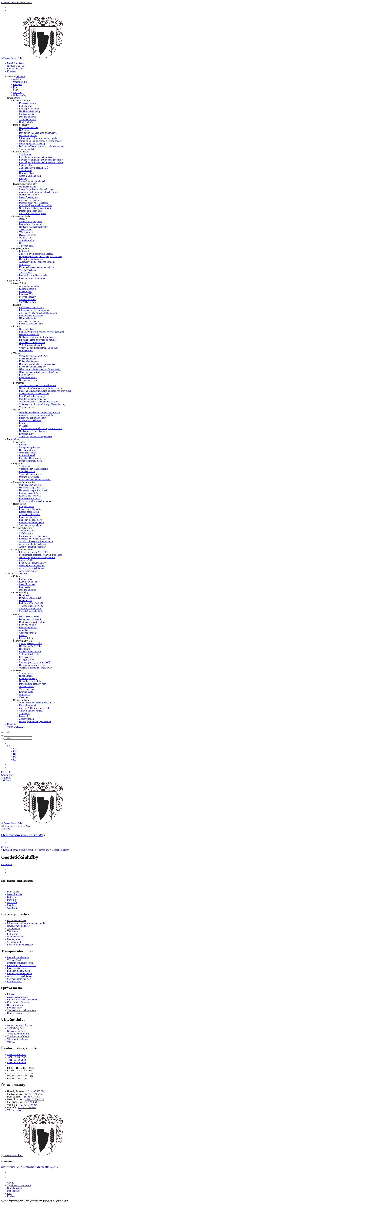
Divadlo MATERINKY (30, 598)
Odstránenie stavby (28, 380)
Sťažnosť (23, 426)
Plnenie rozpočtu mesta (30, 509)
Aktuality (20, 76)
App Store (42, 1167)
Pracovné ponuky (27, 624)
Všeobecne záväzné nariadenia (33, 469)
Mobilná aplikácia (15, 63)
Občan (17, 98)
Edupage (23, 178)
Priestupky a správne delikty (32, 417)
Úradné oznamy (14, 1013)
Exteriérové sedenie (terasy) (32, 396)
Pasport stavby (26, 374)
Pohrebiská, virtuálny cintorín (33, 275)
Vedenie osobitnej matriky (31, 345)
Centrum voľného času (30, 176)
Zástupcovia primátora (29, 447)
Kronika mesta (26, 692)
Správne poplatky (27, 149)
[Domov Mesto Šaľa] (71, 823)
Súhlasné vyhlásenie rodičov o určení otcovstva (41, 331)
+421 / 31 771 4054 (30, 1096)
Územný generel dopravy (31, 259)
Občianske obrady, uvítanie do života (36, 337)
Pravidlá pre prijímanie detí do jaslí (35, 157)
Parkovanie (24, 251)
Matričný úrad (13, 939)
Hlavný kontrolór (27, 450)
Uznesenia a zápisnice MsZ (32, 487)
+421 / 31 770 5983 (16, 1060)
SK (14, 748)
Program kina (25, 579)
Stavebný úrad (14, 942)
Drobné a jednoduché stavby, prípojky (37, 364)
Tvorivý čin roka (27, 689)
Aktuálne (17, 79)
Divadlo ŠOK (25, 600)
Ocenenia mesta (26, 686)
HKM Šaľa (24, 649)
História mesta (26, 675)
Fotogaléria (24, 587)
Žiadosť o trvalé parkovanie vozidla (36, 253)
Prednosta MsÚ (26, 294)
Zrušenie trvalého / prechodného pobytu (38, 313)
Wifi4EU (11, 1041)
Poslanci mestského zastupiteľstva (23, 999)
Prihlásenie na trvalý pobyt (31, 307)
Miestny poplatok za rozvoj (32, 143)
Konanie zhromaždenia (30, 420)
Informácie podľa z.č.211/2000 (33, 552)
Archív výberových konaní (31, 568)
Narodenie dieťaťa (28, 329)
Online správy (19, 95)
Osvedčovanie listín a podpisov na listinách (39, 412)
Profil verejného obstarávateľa (33, 536)
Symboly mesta (26, 673)
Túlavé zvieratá (26, 245)
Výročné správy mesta (29, 514)
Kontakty (11, 71)
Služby (17, 280)
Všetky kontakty (15, 1110)
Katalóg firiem (26, 638)
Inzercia (23, 635)
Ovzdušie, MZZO (27, 235)
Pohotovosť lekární (28, 627)
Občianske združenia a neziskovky (35, 667)
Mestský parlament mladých (32, 181)
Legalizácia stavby (28, 377)
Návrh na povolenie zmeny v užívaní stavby (40, 369)
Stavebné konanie (27, 358)
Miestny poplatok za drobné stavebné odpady (40, 141)
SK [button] (8, 746)
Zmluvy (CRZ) (26, 560)
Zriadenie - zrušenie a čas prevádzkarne (37, 385)
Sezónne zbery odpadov (30, 221)
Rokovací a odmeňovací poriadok (35, 501)
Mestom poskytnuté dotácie (32, 565)
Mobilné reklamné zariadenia (32, 399)
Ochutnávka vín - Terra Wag (23, 835)
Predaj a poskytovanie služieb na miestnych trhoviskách (45, 391)
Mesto (16, 439)
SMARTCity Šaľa (27, 119)
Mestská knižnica (27, 584)
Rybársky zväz (26, 657)
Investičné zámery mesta (30, 460)
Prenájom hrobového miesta (32, 278)
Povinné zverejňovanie (18, 957)
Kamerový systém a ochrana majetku (36, 267)
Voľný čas (22, 573)
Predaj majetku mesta (29, 517)
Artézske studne (26, 240)
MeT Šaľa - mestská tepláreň (32, 213)
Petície (22, 423)
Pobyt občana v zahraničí (31, 315)
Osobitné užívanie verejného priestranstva (38, 401)
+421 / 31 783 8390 (27, 1107)
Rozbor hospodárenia (29, 512)
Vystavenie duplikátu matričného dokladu (38, 348)
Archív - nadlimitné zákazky (32, 546)
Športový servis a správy (30, 643)
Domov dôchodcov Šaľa (30, 210)
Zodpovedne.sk (26, 718)
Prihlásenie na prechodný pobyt (34, 310)
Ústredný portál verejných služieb (35, 721)
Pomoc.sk (23, 716)
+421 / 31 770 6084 (28, 1104)
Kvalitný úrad (25, 291)
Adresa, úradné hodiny (30, 286)
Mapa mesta (24, 264)
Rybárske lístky (26, 434)
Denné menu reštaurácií (30, 619)
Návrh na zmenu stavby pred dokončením (38, 372)
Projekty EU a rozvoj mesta (32, 458)
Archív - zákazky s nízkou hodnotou (36, 541)
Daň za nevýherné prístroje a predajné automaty (41, 146)
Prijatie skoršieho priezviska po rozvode (38, 340)
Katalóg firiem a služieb (14, 850)
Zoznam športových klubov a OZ (35, 662)
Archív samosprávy (28, 571)
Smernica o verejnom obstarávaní (34, 538)
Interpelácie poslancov (29, 498)
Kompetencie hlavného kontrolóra (35, 479)
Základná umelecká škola (31, 611)
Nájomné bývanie (27, 186)
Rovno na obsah (9, 2)
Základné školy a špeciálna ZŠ (33, 167)
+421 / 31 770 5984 (16, 1062)
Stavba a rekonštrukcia (38, 850)
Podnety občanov (15, 68)
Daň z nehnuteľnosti (28, 127)
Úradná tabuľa (20, 81)
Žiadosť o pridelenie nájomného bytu (36, 189)
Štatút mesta (24, 466)
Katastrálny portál (27, 705)
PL (14, 759)
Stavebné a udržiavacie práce (32, 366)
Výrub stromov (26, 232)
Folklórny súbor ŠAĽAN (31, 603)
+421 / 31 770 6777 (33, 1094)
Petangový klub (26, 659)
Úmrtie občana (26, 350)
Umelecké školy (26, 173)
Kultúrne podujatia (28, 581)
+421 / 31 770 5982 (16, 1057)
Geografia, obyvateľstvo (30, 681)
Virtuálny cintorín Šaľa (18, 1033)
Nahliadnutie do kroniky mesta (33, 431)
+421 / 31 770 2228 (34, 1099)
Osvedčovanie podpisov (18, 926)
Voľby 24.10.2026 (16, 727)
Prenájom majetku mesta (30, 520)
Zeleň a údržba (26, 229)
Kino (15, 87)
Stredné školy (25, 170)
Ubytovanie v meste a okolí (32, 622)
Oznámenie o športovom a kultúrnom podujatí (40, 388)
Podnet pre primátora (29, 108)
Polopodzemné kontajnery (31, 224)
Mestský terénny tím (28, 197)
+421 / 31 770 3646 (28, 1102)
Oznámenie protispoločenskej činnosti (37, 557)
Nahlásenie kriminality (29, 111)
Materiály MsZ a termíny (31, 485)
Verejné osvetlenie (27, 270)
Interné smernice (27, 471)
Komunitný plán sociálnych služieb (35, 205)
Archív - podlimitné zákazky (32, 544)
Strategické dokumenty (30, 474)
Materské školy (26, 165)
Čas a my (17, 92)
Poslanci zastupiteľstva (30, 493)
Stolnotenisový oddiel (29, 654)
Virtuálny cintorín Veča (18, 1036)
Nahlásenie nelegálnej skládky (33, 227)
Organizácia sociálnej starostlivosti (35, 208)
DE (14, 756)
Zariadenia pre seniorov (30, 200)
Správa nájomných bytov (31, 525)
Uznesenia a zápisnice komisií (33, 490)
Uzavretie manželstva (29, 334)
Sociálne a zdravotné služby (20, 944)
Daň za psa (24, 130)
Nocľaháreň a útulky (29, 194)
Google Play (13, 1167)
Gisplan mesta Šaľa (16, 1031)
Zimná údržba (25, 272)
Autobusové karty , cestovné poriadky (37, 262)
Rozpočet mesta (26, 506)
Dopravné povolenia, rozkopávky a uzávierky (40, 256)
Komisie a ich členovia (30, 495)
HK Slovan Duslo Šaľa (30, 646)
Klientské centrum (27, 103)
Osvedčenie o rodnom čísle (32, 342)
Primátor (23, 444)
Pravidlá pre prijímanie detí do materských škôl (41, 159)
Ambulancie (25, 630)
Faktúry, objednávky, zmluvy (33, 563)
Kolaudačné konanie (28, 361)
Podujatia (17, 84)
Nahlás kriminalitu (15, 66)
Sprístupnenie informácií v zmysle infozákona (40, 428)
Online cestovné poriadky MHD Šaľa (37, 702)
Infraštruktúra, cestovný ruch (32, 684)
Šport (15, 90)
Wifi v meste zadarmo (29, 616)
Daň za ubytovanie (28, 135)
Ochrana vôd (25, 237)
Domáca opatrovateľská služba (33, 202)
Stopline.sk (24, 713)
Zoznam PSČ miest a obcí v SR (34, 708)
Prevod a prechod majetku (31, 522)
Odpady (23, 219)
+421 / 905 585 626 (35, 1091)
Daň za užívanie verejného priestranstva (38, 133)
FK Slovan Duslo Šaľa (30, 651)
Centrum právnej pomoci (31, 710)
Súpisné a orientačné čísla (31, 323)
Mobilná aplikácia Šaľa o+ (19, 1025)
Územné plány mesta (29, 477)
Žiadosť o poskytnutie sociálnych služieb (38, 192)
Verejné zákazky (27, 530)
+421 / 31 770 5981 (16, 1054)
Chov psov (24, 243)
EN (14, 751)
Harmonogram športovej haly (33, 665)
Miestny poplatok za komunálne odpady (38, 138)
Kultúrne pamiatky (28, 678)
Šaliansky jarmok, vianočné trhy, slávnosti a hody (42, 404)
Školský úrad (25, 154)
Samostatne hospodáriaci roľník (34, 393)
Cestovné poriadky (28, 632)
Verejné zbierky (26, 407)
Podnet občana (26, 106)
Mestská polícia (26, 114)
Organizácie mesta (27, 452)
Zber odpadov (13, 928)
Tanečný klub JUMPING (31, 606)
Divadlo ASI (25, 595)
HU (15, 754)
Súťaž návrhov (26, 533)
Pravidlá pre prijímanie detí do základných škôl (41, 162)
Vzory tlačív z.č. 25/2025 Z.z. (33, 356)
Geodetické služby (60, 850)
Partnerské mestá (27, 455)
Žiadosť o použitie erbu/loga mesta (35, 436)
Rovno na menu (24, 2)
